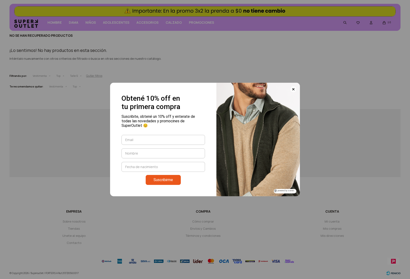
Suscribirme (163, 180)
